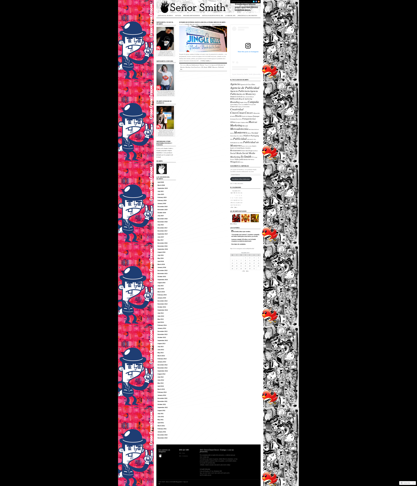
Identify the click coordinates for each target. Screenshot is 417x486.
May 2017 (161, 240)
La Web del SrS (230, 15)
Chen (254, 104)
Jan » (235, 207)
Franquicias (247, 118)
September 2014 (163, 310)
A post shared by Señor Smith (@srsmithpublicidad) (249, 74)
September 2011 (163, 407)
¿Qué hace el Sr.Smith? (165, 15)
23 (238, 202)
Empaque (256, 116)
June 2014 (161, 316)
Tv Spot (255, 157)
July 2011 (160, 413)
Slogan (251, 150)
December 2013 (162, 331)
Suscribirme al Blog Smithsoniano (241, 179)
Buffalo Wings (243, 102)
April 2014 (161, 322)
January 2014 (162, 328)
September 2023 (163, 188)
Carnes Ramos (234, 104)
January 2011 (162, 432)
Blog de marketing (245, 99)
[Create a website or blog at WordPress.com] (159, 484)
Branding (188, 67)
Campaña (253, 102)
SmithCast (255, 150)
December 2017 (162, 228)
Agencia (235, 84)
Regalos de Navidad (235, 148)
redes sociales (248, 146)
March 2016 (161, 264)
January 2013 (162, 362)
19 (231, 202)
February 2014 (162, 325)
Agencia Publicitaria (240, 91)
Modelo (232, 133)
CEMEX (246, 104)
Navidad (254, 132)
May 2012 (161, 383)
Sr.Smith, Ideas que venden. (192, 24)
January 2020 (162, 203)
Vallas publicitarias (241, 159)
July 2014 (161, 313)
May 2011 (160, 419)
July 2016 (161, 255)
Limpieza (243, 122)
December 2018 (162, 219)
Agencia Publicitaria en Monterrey (244, 92)
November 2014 (162, 304)
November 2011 (162, 401)
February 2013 (162, 359)
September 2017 (163, 234)
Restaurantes (236, 150)
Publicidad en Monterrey (244, 143)
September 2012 (163, 371)
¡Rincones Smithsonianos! (192, 65)
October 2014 (162, 307)
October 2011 (162, 404)
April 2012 (161, 386)
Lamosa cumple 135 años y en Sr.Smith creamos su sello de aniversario (243, 240)
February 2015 (162, 295)
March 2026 (161, 185)
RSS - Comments (183, 456)
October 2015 (162, 276)
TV (252, 157)
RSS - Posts (182, 453)
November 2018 (162, 222)
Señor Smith (245, 150)
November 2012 (162, 368)
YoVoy (241, 162)
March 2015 (161, 292)
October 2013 (162, 337)
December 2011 (162, 398)
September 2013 (163, 340)
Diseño (238, 115)
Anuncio (233, 96)
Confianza (240, 106)
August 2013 (161, 343)
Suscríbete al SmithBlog (239, 166)
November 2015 (162, 273)
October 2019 (162, 212)
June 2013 (161, 349)
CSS (202, 67)
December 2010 (162, 435)
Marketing (236, 125)
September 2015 (163, 279)
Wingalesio (235, 161)
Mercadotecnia (239, 129)
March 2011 (161, 426)
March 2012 (161, 389)
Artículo (240, 96)
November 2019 (162, 209)
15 (236, 200)
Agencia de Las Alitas (247, 84)
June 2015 (161, 289)
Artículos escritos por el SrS (212, 15)
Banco (244, 97)
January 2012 (162, 395)
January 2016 (162, 267)
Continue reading (206, 61)
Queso (243, 146)
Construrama (245, 106)
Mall (247, 122)
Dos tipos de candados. (238, 244)
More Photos (233, 224)
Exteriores (239, 119)
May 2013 (161, 352)
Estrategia (233, 119)
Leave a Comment (216, 24)
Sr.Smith (246, 156)
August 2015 (161, 282)
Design (205, 67)
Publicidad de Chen (251, 139)
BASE (247, 97)
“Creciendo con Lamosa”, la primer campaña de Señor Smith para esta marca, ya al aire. (245, 235)
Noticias (178, 15)
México (249, 133)
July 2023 (161, 191)
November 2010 (162, 438)
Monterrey (215, 67)
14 (234, 200)
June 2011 (161, 416)
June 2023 (161, 194)
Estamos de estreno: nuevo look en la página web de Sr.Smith (202, 22)
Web (181, 69)
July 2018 (161, 225)
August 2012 (161, 374)
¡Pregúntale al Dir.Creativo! (247, 15)
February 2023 (162, 197)
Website (252, 159)
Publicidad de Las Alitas (236, 142)
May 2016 (161, 258)
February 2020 (162, 200)
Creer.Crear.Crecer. (195, 67)
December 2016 (162, 243)
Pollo (231, 139)
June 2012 (161, 380)
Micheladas (251, 129)
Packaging (255, 135)
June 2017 (161, 237)
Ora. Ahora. (240, 136)
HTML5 (210, 67)
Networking (233, 136)
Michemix (256, 129)
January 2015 (162, 298)
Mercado (245, 126)
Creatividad (236, 109)
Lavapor (238, 122)
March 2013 (161, 356)
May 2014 (161, 319)
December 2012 (162, 365)
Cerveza (250, 104)
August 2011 (161, 410)
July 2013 (161, 346)
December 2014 (162, 301)
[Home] (208, 6)
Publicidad (221, 67)
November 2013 (162, 334)
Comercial (233, 106)
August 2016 (161, 252)
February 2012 (162, 392)
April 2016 (161, 261)
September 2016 (163, 249)
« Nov (231, 207)
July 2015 (161, 285)
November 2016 (162, 246)
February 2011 (162, 429)
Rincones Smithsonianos (191, 15)
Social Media (236, 153)
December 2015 (162, 270)
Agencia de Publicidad (217, 65)
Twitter (232, 159)
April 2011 (161, 422)
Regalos (254, 146)
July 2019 (161, 215)
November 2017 (162, 231)
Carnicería (240, 104)
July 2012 (161, 377)
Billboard (251, 97)
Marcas (253, 122)
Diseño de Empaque (247, 116)
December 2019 (162, 206)
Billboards (234, 98)
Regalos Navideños (246, 148)
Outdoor (246, 135)
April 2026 (161, 182)
